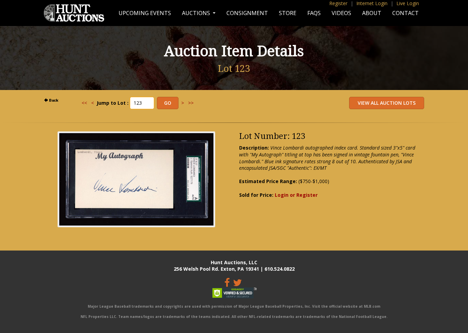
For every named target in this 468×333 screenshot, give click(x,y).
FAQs (314, 13)
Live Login (407, 3)
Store (287, 13)
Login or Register (296, 195)
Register (338, 3)
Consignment (247, 13)
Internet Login (371, 3)
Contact (405, 13)
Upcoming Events (145, 13)
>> (191, 103)
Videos (341, 13)
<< (84, 103)
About (371, 13)
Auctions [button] (196, 13)
